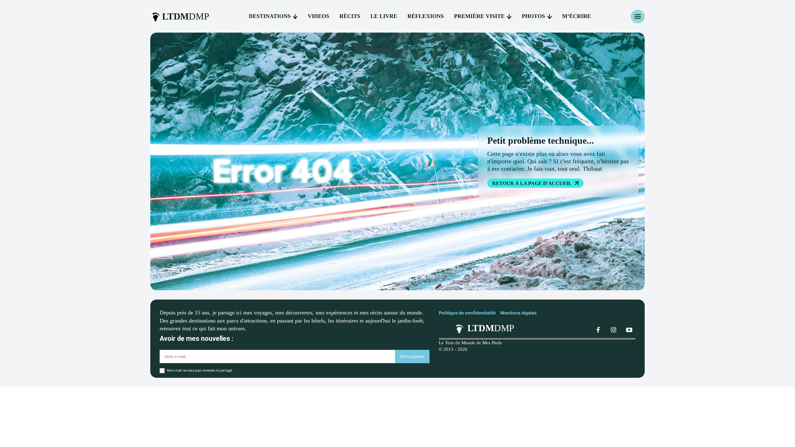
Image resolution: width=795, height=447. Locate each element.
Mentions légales (518, 312)
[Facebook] (598, 330)
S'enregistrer (412, 356)
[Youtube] (629, 330)
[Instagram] (613, 330)
